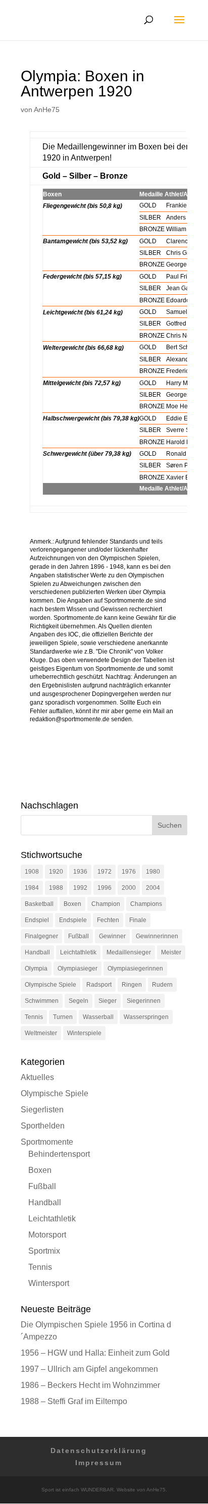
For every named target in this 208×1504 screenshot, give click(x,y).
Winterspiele (84, 1033)
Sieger (107, 1000)
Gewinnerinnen (157, 936)
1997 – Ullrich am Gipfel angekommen (89, 1369)
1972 (104, 871)
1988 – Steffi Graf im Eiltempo (74, 1401)
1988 (56, 887)
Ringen (132, 984)
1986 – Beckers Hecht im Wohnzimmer (90, 1385)
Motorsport (47, 1234)
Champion (105, 903)
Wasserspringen (146, 1016)
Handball (37, 952)
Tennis (34, 1016)
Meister (171, 952)
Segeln (78, 1000)
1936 (80, 871)
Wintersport (48, 1283)
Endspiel (37, 920)
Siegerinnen (144, 1000)
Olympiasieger (77, 968)
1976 (129, 871)
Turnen (63, 1016)
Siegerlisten (42, 1109)
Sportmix (44, 1251)
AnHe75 (47, 109)
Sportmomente (47, 1142)
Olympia (36, 968)
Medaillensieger (129, 952)
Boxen (72, 903)
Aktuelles (37, 1077)
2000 (129, 887)
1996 (104, 887)
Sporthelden (43, 1125)
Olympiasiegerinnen (135, 968)
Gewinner (112, 936)
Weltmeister (41, 1033)
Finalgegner (41, 936)
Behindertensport (59, 1154)
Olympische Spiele (50, 984)
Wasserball (98, 1016)
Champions (146, 903)
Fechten (108, 920)
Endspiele (73, 920)
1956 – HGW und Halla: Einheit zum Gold (95, 1353)
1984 (32, 887)
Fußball (78, 936)
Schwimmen (42, 1000)
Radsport (99, 984)
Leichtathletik (78, 952)
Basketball (39, 903)
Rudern (162, 984)
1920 (56, 871)
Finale (137, 920)
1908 (32, 871)
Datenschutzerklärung (98, 1450)
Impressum (98, 1463)
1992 (80, 887)
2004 (153, 887)
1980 (153, 871)
